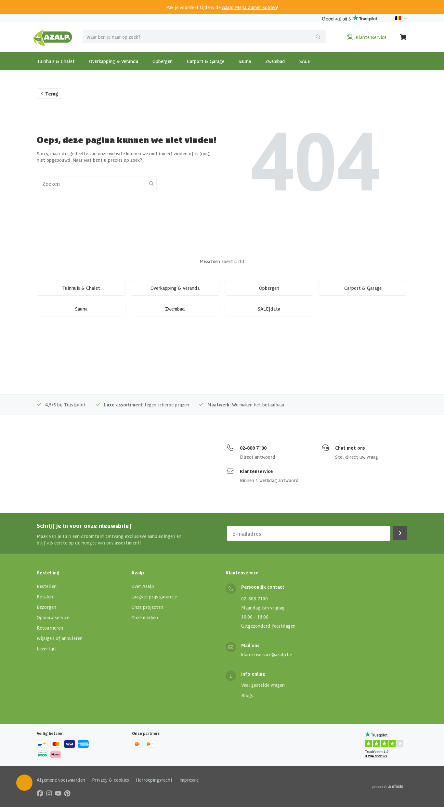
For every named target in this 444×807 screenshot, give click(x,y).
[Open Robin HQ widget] (24, 783)
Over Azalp (142, 586)
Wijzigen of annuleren (60, 638)
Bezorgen (46, 606)
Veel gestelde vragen (263, 684)
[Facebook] (40, 793)
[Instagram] (49, 793)
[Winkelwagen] (403, 37)
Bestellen (47, 586)
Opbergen (162, 61)
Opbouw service (53, 617)
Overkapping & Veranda (113, 61)
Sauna (245, 61)
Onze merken (144, 617)
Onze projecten (147, 606)
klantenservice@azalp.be (266, 654)
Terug (51, 93)
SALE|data (269, 309)
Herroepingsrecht (154, 780)
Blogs (247, 695)
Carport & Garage (205, 61)
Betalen (45, 596)
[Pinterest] (67, 793)
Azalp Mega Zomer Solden (249, 7)
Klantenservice (256, 471)
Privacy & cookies (110, 780)
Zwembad (275, 61)
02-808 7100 (253, 448)
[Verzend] (318, 37)
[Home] (52, 37)
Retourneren (50, 627)
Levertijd (46, 648)
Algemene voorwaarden (61, 780)
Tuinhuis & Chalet (56, 61)
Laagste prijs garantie (154, 596)
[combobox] (204, 36)
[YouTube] (58, 793)
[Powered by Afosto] (387, 786)
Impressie (189, 780)
